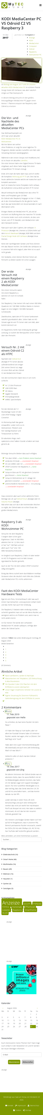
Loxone (6, 909)
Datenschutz (34, 1105)
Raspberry (33, 52)
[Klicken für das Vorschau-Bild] (21, 57)
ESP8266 (37, 903)
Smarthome (30, 909)
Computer (33, 46)
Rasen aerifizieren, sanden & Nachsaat (19, 675)
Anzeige (32, 38)
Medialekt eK (35, 1097)
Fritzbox (6, 907)
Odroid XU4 (16, 359)
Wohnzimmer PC (35, 55)
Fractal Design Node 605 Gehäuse (14, 236)
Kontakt (10, 1105)
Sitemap (27, 1110)
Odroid (31, 49)
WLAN (5, 913)
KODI (31, 40)
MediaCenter (34, 43)
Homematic (17, 907)
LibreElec (24, 160)
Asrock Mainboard (12, 233)
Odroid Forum (22, 499)
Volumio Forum (7, 502)
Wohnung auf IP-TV (19, 176)
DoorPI (27, 903)
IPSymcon (30, 906)
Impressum (21, 1105)
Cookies (18, 1110)
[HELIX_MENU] (40, 5)
